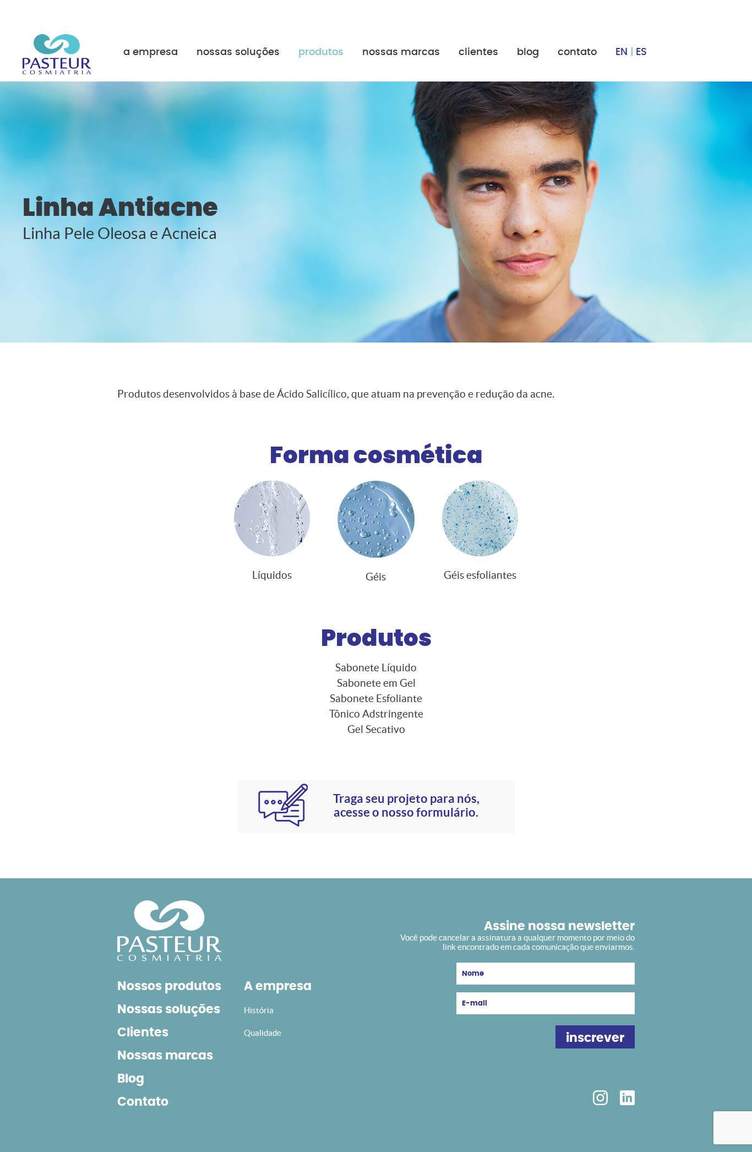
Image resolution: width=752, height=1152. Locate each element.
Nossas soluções (168, 1009)
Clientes (478, 52)
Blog (528, 52)
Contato (577, 52)
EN (621, 52)
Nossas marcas (165, 1056)
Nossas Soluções (238, 52)
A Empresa (150, 52)
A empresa (278, 986)
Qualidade (262, 1032)
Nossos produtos (169, 986)
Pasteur (57, 54)
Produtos (321, 52)
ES (641, 52)
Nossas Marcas (401, 52)
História (259, 1010)
